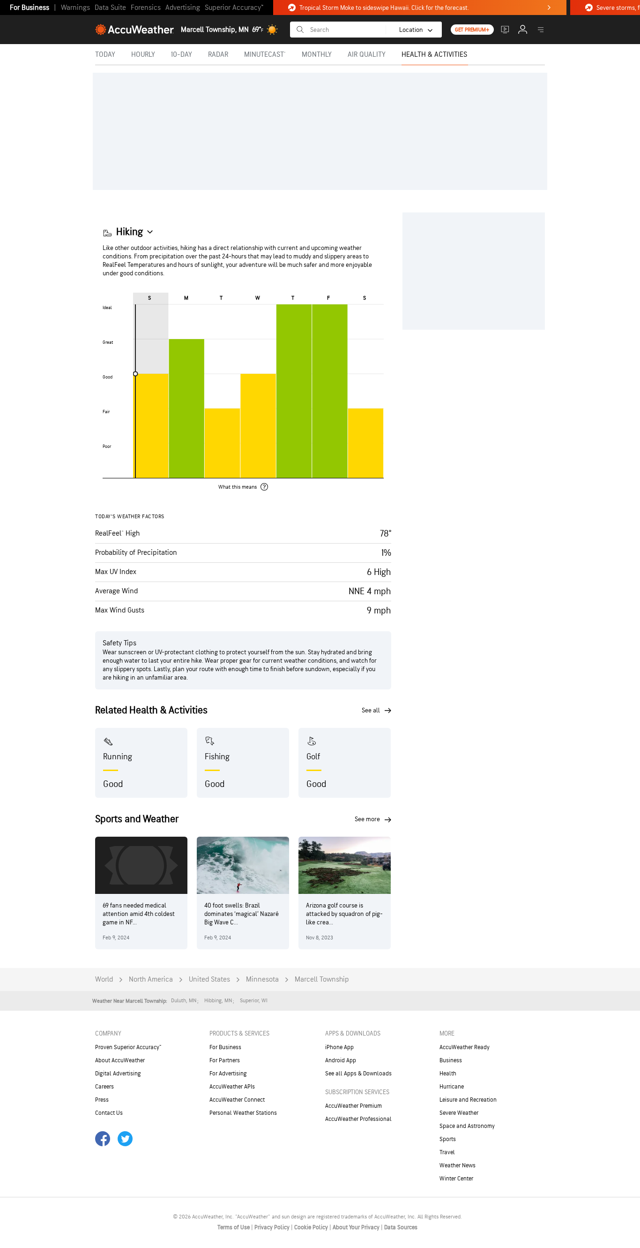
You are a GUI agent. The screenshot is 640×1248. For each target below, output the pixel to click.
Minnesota (262, 979)
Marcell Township (322, 979)
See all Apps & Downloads (358, 1073)
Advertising (182, 7)
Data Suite (110, 7)
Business (450, 1060)
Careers (104, 1086)
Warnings (75, 7)
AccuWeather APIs (232, 1086)
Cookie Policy (311, 1227)
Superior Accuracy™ (234, 7)
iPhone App (339, 1047)
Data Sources (400, 1227)
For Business (29, 7)
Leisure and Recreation (468, 1100)
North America (151, 979)
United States (209, 979)
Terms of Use (234, 1227)
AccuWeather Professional (358, 1119)
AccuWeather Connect (237, 1100)
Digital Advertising (118, 1073)
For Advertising (228, 1073)
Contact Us (109, 1113)
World (104, 979)
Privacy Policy (272, 1227)
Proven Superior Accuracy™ (128, 1047)
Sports (447, 1139)
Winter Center (456, 1178)
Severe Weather (458, 1113)
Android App (340, 1060)
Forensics (146, 7)
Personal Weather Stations (243, 1113)
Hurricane (451, 1086)
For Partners (224, 1060)
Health (447, 1073)
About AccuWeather (120, 1060)
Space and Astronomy (467, 1126)
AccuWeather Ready (464, 1047)
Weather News (457, 1165)
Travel (447, 1152)
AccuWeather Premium (353, 1106)
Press (102, 1100)
